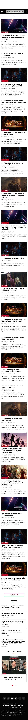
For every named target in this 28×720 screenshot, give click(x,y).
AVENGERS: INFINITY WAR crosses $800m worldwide (12, 338)
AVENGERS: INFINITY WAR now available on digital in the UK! (11, 85)
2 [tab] (12, 685)
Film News (5, 32)
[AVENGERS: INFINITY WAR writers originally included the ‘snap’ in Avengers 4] (14, 184)
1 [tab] (11, 685)
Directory (20, 705)
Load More (13, 594)
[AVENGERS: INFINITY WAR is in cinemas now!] (14, 409)
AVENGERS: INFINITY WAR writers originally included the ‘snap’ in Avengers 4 (12, 195)
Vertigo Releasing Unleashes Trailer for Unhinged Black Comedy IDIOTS (13, 606)
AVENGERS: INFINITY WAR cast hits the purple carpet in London (13, 579)
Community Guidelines (9, 705)
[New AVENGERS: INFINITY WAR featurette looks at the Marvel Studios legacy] (14, 472)
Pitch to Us (10, 707)
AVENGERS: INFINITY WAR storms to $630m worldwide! (13, 387)
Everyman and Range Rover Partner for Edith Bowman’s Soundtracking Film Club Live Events (13, 623)
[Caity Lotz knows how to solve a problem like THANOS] (14, 279)
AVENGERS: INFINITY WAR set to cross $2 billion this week (12, 164)
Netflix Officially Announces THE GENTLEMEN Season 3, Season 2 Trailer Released (12, 632)
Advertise (18, 707)
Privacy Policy (11, 703)
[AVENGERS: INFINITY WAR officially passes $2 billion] (14, 123)
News (3, 673)
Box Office (5, 129)
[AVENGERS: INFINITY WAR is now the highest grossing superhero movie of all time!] (14, 217)
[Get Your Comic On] (15, 11)
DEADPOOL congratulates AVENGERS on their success (10, 370)
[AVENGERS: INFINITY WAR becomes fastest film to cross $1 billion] (14, 310)
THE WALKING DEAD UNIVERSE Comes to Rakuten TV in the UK (12, 614)
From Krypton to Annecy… (13, 677)
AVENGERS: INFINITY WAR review (12, 258)
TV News (4, 285)
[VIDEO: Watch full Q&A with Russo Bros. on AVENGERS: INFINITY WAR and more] (14, 26)
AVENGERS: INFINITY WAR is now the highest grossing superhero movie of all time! (13, 228)
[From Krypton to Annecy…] (14, 665)
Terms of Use (20, 703)
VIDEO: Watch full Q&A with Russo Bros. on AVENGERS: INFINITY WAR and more (13, 37)
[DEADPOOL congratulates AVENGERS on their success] (14, 360)
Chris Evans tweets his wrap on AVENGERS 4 (12, 54)
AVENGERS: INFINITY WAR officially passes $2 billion (13, 133)
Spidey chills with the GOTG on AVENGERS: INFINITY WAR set (12, 546)
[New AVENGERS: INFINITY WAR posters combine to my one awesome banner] (14, 440)
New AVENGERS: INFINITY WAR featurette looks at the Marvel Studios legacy (12, 483)
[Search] (26, 11)
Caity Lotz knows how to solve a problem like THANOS (12, 289)
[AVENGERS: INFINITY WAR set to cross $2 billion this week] (14, 154)
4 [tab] (15, 685)
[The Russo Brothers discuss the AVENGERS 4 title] (14, 504)
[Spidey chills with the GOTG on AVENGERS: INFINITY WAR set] (14, 536)
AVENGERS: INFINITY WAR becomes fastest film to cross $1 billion (13, 320)
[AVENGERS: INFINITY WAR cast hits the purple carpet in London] (14, 569)
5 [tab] (17, 685)
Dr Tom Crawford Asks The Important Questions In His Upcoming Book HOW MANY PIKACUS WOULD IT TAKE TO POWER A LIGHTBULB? (14, 642)
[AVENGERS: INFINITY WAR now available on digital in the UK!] (14, 75)
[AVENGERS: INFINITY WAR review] (14, 249)
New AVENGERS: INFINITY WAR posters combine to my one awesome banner (11, 450)
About (4, 703)
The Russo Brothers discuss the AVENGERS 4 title (12, 514)
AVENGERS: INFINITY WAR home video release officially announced (13, 101)
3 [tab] (14, 685)
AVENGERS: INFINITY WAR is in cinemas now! (11, 419)
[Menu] (2, 11)
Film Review (5, 255)
